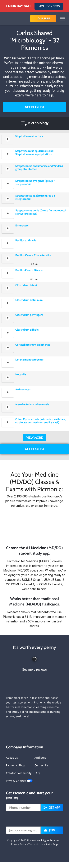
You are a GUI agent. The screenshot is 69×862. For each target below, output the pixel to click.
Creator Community (19, 773)
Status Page (51, 844)
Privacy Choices (16, 781)
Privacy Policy (18, 844)
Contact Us (41, 765)
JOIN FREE (43, 18)
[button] (34, 526)
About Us (12, 757)
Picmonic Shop (15, 765)
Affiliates (40, 757)
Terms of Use (35, 844)
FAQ (37, 773)
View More (34, 437)
